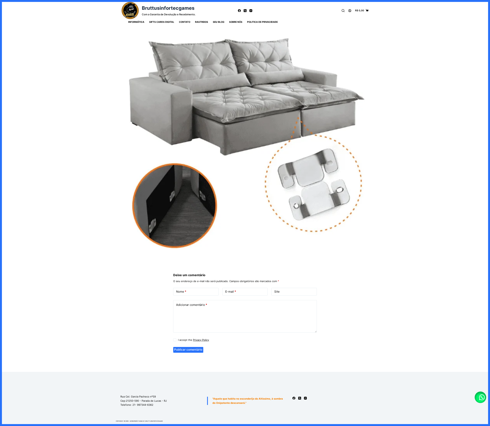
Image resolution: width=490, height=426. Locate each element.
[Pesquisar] (343, 10)
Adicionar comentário (191, 305)
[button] (480, 397)
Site (277, 291)
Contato (184, 21)
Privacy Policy (201, 339)
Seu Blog (218, 21)
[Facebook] (239, 10)
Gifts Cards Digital (161, 21)
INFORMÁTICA (136, 21)
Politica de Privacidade (262, 21)
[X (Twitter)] (245, 10)
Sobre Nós (235, 21)
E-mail (230, 291)
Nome (181, 291)
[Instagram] (250, 10)
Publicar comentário (188, 349)
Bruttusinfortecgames (168, 8)
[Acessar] (349, 10)
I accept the (193, 339)
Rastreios (201, 21)
